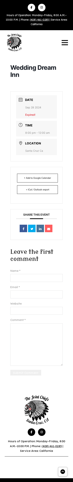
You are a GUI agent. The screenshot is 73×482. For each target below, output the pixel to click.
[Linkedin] (40, 228)
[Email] (48, 228)
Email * (15, 287)
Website (16, 303)
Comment (18, 320)
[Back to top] (62, 471)
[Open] (64, 42)
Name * (15, 271)
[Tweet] (32, 228)
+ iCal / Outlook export (37, 189)
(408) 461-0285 (39, 19)
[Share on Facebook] (23, 228)
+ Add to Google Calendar (37, 177)
